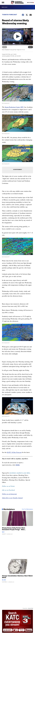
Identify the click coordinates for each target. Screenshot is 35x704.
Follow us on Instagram (9, 494)
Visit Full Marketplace (27, 509)
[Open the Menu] (2, 2)
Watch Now (30, 2)
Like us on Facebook (8, 490)
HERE (18, 465)
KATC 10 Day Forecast (14, 452)
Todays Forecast (9, 14)
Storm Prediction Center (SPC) (14, 107)
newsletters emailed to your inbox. (19, 473)
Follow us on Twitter (8, 486)
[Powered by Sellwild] (30, 608)
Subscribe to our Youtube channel (12, 498)
